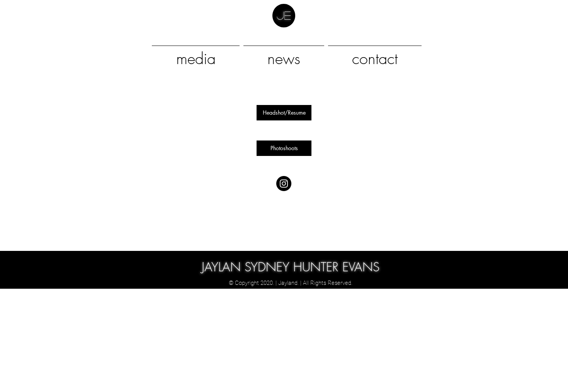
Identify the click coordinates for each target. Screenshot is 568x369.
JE (284, 15)
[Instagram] (283, 183)
